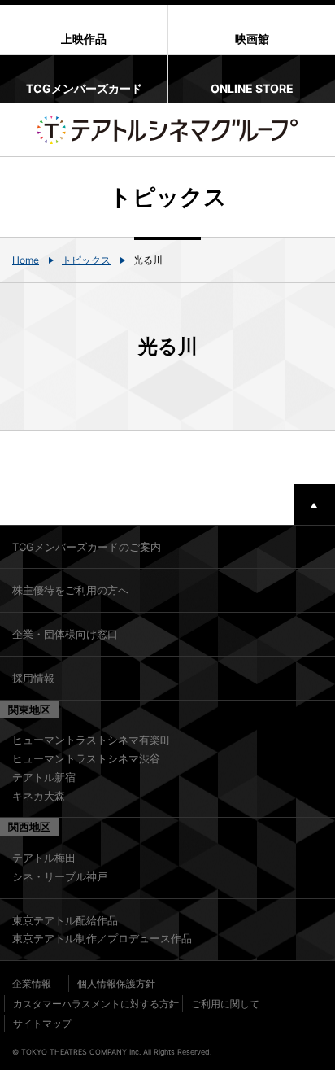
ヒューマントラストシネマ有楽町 (91, 739)
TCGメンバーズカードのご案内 (86, 546)
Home (25, 260)
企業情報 (31, 983)
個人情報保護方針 (116, 983)
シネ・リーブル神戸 (59, 876)
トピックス (86, 260)
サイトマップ (42, 1023)
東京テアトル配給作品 (65, 920)
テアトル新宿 (44, 777)
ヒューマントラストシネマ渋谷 (86, 758)
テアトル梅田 (44, 857)
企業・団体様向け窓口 (65, 633)
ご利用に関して (225, 1004)
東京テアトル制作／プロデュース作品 (102, 938)
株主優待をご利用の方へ (70, 589)
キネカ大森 (38, 795)
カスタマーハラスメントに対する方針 (96, 1004)
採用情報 (33, 677)
